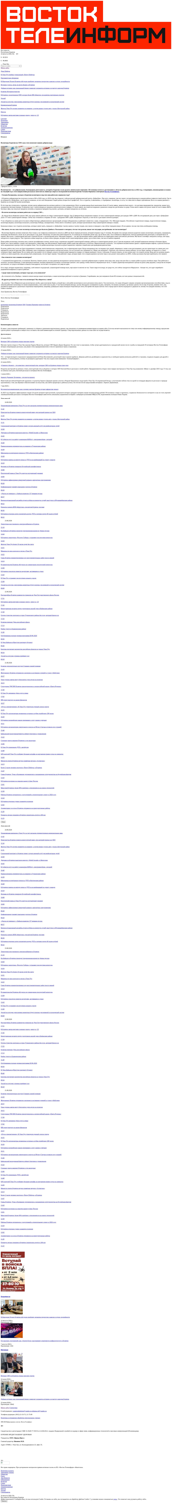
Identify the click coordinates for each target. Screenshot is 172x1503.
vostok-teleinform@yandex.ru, (22, 1411)
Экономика (4, 122)
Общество (4, 124)
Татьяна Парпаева (32, 304)
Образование (5, 1480)
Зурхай (3, 1490)
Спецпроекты (5, 133)
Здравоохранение (7, 127)
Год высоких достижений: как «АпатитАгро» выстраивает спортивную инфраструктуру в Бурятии (34, 1341)
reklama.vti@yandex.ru (39, 1411)
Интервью (4, 1350)
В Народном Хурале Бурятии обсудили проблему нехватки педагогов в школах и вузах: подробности (35, 1317)
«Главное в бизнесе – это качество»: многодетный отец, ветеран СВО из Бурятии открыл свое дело (34, 365)
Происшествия (6, 131)
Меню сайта (5, 68)
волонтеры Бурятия (15, 304)
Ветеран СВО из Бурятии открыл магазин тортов (17, 341)
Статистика (13, 1408)
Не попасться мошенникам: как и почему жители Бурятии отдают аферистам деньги (29, 389)
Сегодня (3, 119)
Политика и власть (7, 1471)
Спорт (3, 129)
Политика (4, 120)
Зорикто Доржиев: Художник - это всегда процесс (18, 377)
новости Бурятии (44, 304)
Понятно (4, 1501)
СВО (24, 304)
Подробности (5, 1296)
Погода (3, 1488)
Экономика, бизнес (7, 1472)
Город (3, 1476)
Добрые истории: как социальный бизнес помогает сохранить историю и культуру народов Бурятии (35, 353)
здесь (115, 1499)
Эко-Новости (5, 1478)
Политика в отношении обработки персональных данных (20, 1418)
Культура (4, 126)
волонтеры (4, 304)
